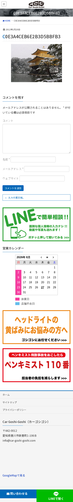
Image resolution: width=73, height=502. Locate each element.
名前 (6, 159)
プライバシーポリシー (14, 409)
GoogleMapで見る (14, 475)
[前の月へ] (43, 257)
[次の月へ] (55, 257)
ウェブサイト (11, 178)
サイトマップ (10, 402)
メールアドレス (13, 169)
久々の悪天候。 (16, 197)
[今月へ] (48, 257)
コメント (8, 121)
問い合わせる (19, 493)
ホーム (6, 394)
